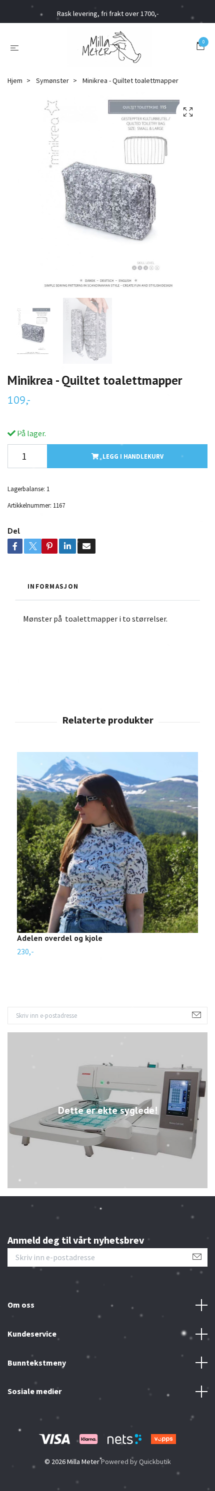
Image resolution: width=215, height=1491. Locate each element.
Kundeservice (32, 1334)
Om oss (21, 1305)
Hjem (15, 80)
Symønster (52, 80)
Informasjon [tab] (53, 586)
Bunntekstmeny (37, 1363)
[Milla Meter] (109, 47)
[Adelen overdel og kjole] (107, 842)
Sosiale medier (35, 1391)
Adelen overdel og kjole (59, 938)
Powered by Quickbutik (136, 1461)
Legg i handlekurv (133, 456)
